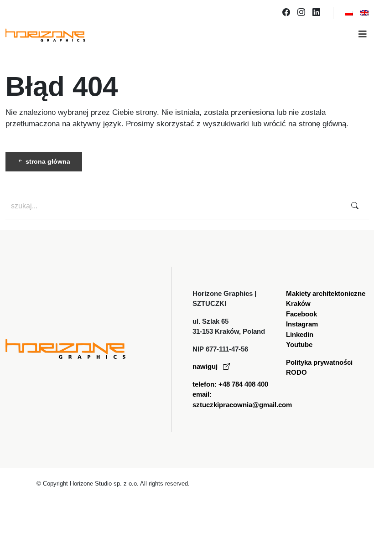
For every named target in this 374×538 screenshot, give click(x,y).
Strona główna (47, 161)
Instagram (302, 324)
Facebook (301, 314)
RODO (296, 372)
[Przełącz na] (349, 13)
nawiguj (205, 366)
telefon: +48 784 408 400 (230, 384)
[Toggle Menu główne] (187, 35)
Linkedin (299, 334)
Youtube (299, 344)
